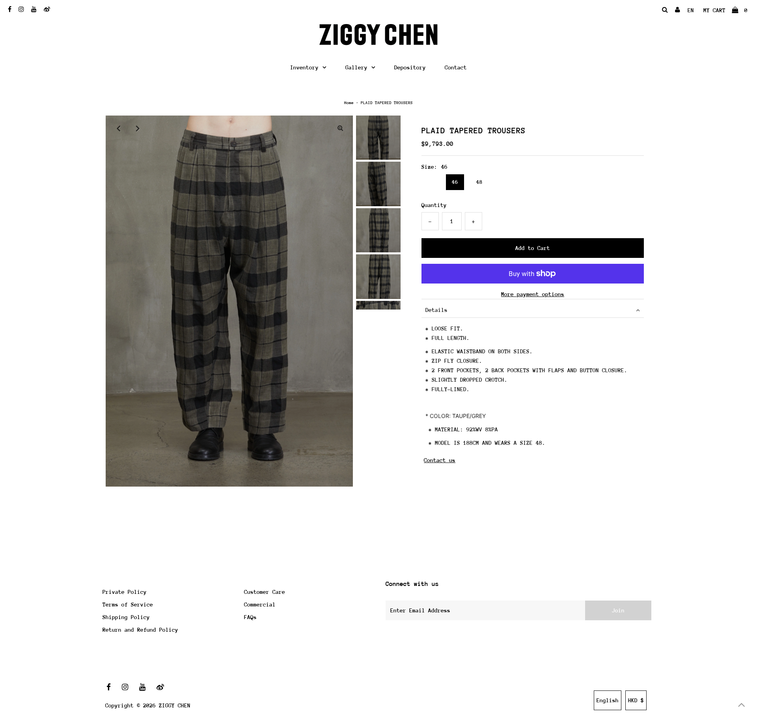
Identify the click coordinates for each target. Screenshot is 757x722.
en (691, 10)
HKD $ (636, 700)
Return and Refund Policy (140, 630)
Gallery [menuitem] (356, 67)
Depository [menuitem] (410, 67)
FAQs (250, 617)
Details (436, 310)
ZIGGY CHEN (174, 705)
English (608, 700)
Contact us (439, 460)
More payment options (532, 294)
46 (455, 182)
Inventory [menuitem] (304, 67)
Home (349, 103)
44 (430, 182)
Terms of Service (128, 604)
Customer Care (264, 592)
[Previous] (118, 128)
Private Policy (125, 592)
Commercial (260, 604)
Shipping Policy (126, 617)
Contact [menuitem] (456, 67)
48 (479, 182)
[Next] (137, 128)
